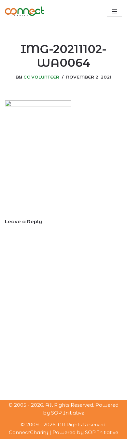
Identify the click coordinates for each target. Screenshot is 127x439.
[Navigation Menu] (114, 11)
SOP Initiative (67, 413)
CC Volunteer (41, 77)
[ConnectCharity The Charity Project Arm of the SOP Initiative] (24, 11)
